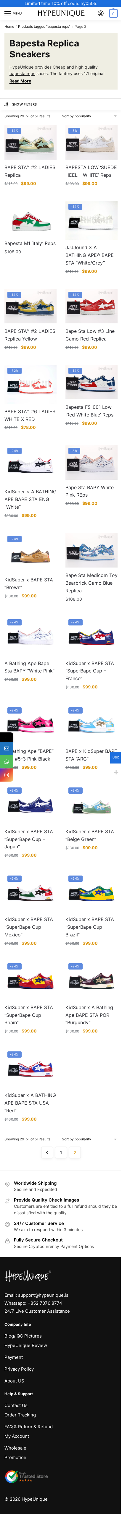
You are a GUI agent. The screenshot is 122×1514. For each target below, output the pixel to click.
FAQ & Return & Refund (28, 1426)
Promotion (15, 1457)
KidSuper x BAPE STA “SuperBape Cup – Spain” (28, 1015)
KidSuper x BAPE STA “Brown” (28, 583)
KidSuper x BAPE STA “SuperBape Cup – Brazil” (89, 927)
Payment (13, 1357)
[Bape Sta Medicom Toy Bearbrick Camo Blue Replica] (91, 550)
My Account (16, 1436)
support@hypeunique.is (43, 1295)
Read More (20, 80)
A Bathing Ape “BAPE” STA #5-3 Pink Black (29, 755)
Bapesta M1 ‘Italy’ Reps (30, 243)
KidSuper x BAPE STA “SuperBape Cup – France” (89, 671)
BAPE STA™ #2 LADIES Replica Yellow (29, 335)
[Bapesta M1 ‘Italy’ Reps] (30, 218)
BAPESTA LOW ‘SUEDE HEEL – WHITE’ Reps (91, 171)
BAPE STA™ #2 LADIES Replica (29, 171)
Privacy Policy (19, 1369)
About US (14, 1381)
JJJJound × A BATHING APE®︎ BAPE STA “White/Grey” (89, 255)
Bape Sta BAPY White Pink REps (89, 491)
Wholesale (15, 1448)
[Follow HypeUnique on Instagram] (6, 775)
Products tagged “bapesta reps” (44, 26)
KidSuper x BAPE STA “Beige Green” (89, 835)
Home (9, 26)
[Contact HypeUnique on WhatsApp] (6, 762)
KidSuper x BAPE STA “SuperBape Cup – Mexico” (28, 927)
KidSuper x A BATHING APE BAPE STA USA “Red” (30, 1102)
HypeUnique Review (25, 1345)
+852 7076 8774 (45, 1303)
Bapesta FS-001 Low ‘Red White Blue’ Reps (89, 411)
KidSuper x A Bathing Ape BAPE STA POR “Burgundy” (89, 1015)
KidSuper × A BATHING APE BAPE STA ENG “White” (30, 499)
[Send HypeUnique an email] (6, 748)
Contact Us (16, 1405)
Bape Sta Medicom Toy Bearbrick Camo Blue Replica (91, 583)
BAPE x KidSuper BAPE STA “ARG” (91, 755)
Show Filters (24, 104)
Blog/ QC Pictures (23, 1336)
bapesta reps (22, 73)
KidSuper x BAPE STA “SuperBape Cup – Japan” (28, 839)
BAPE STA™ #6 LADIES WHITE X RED (29, 415)
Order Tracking (20, 1415)
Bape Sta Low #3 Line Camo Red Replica (90, 335)
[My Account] (100, 14)
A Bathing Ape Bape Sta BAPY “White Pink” (29, 667)
